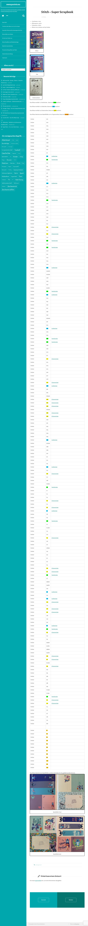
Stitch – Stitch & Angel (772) (9, 87)
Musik (15, 159)
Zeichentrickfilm (8, 190)
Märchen (12, 163)
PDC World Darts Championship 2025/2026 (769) (13, 113)
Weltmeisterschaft (7, 183)
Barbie (17, 140)
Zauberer (3, 186)
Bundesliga (5, 143)
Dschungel (10, 146)
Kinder (15, 157)
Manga (3, 159)
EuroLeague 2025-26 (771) (8, 92)
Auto (13, 140)
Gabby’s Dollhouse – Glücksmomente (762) (12, 101)
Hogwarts (14, 153)
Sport (22, 173)
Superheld (14, 176)
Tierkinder (4, 179)
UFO (12, 179)
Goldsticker (54, 156)
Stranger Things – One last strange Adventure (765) (14, 108)
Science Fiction (18, 170)
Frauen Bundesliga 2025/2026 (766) (10, 99)
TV (9, 180)
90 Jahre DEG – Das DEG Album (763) (11, 117)
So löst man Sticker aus (7, 38)
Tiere (20, 176)
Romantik (4, 169)
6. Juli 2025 (44, 17)
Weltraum (16, 183)
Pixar (23, 163)
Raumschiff (15, 166)
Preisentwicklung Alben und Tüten (9, 50)
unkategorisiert (38, 864)
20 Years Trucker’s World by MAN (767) (11, 89)
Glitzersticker (55, 227)
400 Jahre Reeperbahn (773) (9, 85)
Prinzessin (4, 166)
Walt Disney (19, 180)
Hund (19, 153)
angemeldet (38, 880)
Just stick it (5, 156)
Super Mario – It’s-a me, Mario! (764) (11, 127)
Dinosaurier (4, 146)
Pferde (18, 163)
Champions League (14, 143)
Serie (16, 173)
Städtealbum (5, 176)
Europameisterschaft (7, 150)
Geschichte (6, 153)
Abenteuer (6, 140)
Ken (10, 156)
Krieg (21, 156)
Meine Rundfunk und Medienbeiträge (10, 42)
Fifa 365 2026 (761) (7, 106)
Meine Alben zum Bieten (7, 34)
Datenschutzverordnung (7, 53)
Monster (9, 160)
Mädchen (5, 163)
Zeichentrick (12, 186)
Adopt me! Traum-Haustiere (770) (10, 94)
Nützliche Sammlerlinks (7, 46)
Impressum (4, 57)
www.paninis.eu (13, 4)
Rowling (10, 169)
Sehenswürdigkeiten (7, 173)
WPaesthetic (76, 924)
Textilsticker (55, 159)
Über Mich (4, 22)
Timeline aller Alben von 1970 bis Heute (11, 26)
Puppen (9, 166)
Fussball (17, 150)
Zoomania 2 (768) (6, 96)
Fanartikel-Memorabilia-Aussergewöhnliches (12, 30)
